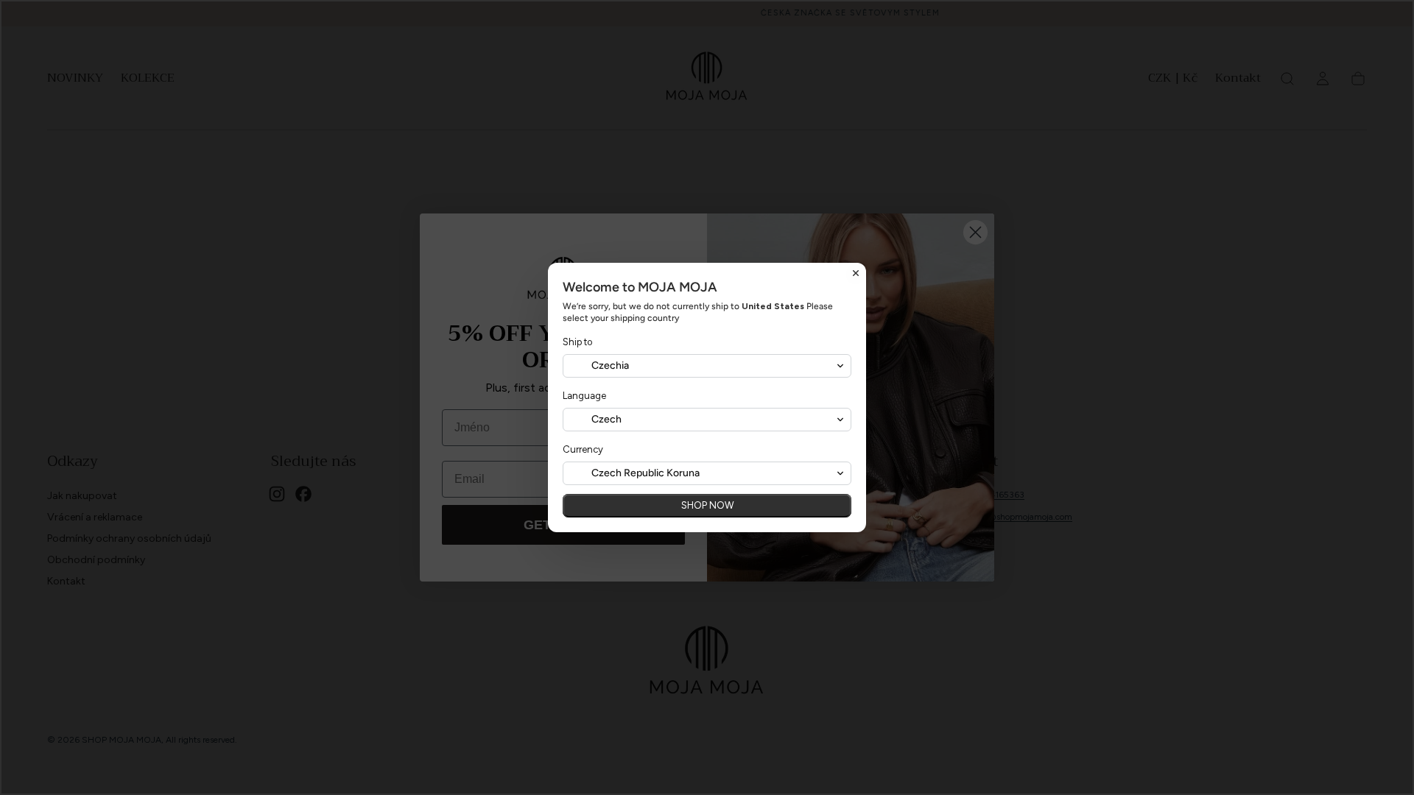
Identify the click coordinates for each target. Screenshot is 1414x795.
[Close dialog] (855, 273)
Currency (583, 449)
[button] (707, 366)
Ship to (577, 341)
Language (584, 395)
